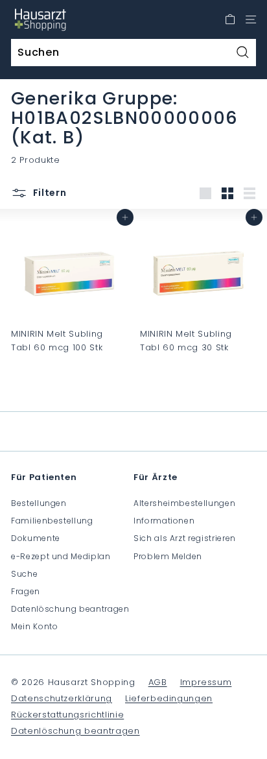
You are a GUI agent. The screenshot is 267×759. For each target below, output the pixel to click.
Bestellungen (39, 503)
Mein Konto (34, 626)
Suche (24, 573)
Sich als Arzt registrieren (185, 538)
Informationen (164, 520)
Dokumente (35, 538)
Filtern (48, 192)
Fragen (25, 591)
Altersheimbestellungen (184, 503)
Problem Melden (168, 556)
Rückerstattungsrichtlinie (67, 714)
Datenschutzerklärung (61, 698)
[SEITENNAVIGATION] (250, 19)
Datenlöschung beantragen (70, 608)
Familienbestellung (52, 520)
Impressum (206, 682)
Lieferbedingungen (169, 698)
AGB (157, 682)
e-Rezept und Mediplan (61, 556)
